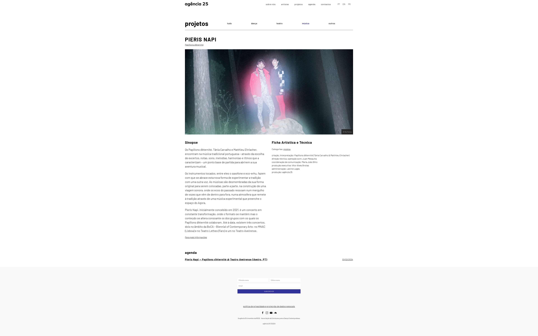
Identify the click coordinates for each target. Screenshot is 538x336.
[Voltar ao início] (196, 4)
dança (254, 23)
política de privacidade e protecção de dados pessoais (269, 306)
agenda (311, 4)
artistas (285, 4)
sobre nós (271, 4)
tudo (229, 23)
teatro (279, 23)
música (305, 23)
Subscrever (269, 291)
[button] (269, 259)
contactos (326, 4)
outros (332, 23)
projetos (298, 4)
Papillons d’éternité (194, 44)
